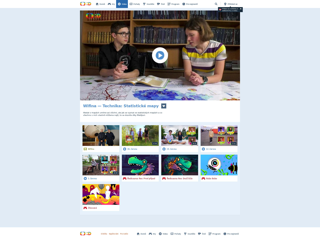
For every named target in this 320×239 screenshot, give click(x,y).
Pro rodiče (124, 234)
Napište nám (113, 234)
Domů (102, 4)
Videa (124, 4)
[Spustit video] (160, 55)
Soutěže (150, 4)
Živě (163, 4)
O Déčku (104, 234)
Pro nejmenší (192, 4)
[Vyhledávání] (216, 4)
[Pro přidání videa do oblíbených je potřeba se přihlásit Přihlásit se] (163, 105)
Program (175, 4)
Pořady (137, 4)
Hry (113, 4)
